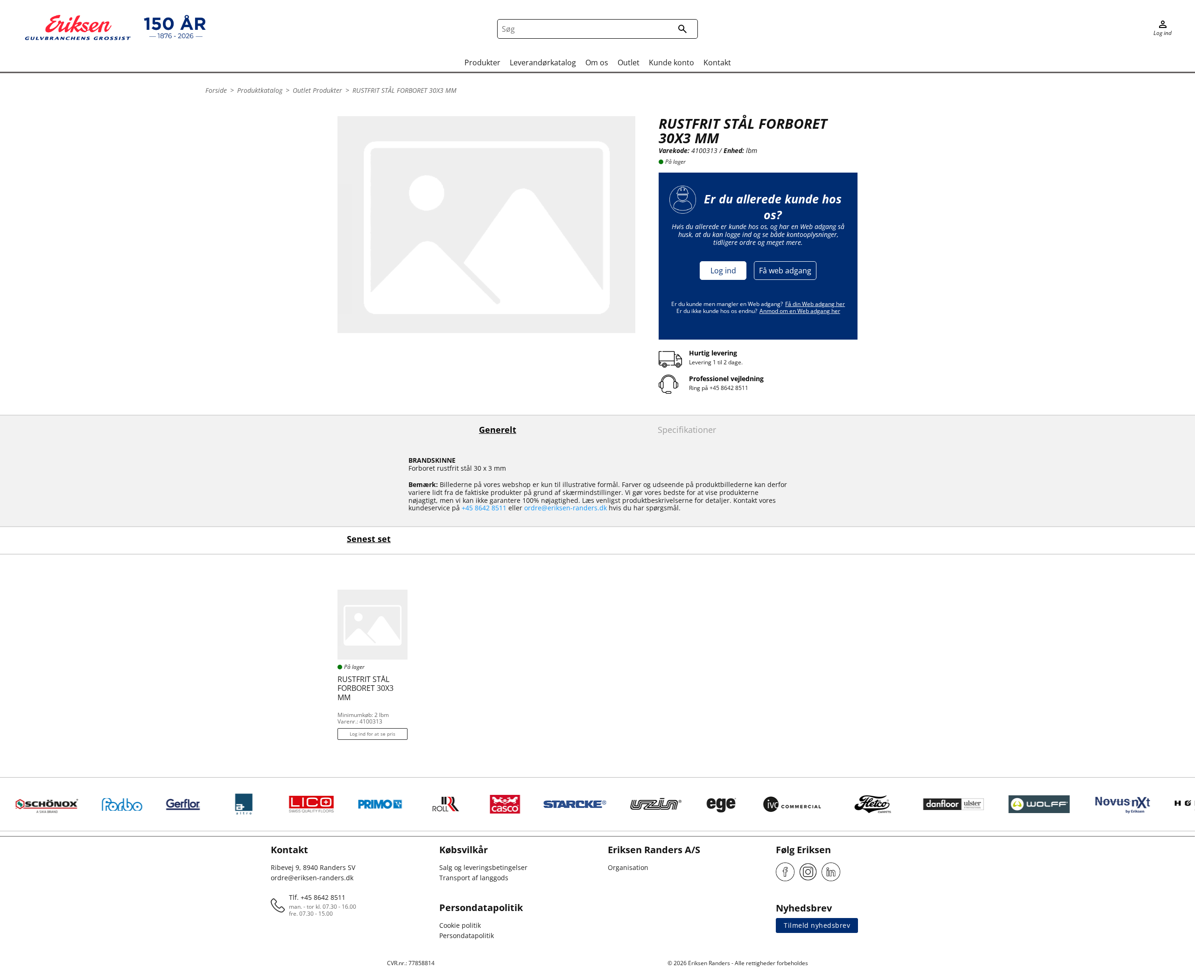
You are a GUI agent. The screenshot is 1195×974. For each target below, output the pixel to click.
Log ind (723, 270)
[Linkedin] (831, 872)
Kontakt (717, 62)
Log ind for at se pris (372, 733)
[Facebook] (785, 872)
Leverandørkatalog (543, 62)
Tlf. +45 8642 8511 (317, 897)
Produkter (482, 62)
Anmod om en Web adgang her (799, 311)
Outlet (629, 62)
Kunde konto (671, 62)
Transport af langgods (473, 877)
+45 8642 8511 (729, 388)
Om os (596, 62)
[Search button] (682, 29)
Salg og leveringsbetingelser (483, 867)
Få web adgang (785, 270)
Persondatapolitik (466, 935)
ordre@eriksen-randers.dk (565, 507)
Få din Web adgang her (815, 304)
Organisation (628, 867)
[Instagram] (808, 872)
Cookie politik (460, 925)
